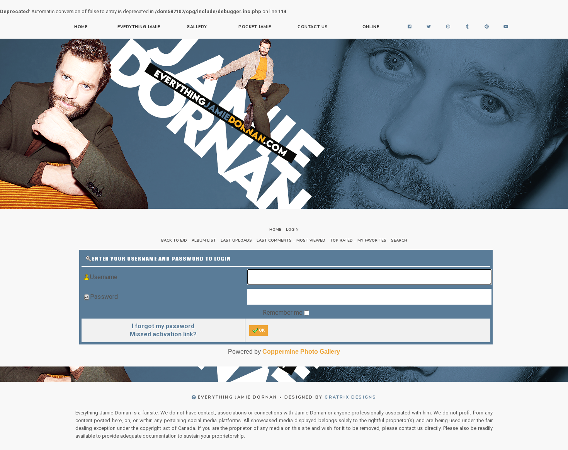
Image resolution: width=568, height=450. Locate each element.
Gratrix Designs (350, 397)
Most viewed (310, 240)
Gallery (197, 27)
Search (399, 240)
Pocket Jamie (254, 27)
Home (80, 27)
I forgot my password (163, 326)
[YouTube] (506, 27)
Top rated (341, 240)
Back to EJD (174, 240)
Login (292, 229)
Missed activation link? (163, 334)
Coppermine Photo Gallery (301, 351)
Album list (204, 240)
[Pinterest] (487, 27)
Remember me (283, 312)
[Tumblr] (467, 27)
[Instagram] (448, 27)
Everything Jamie (138, 27)
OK (262, 330)
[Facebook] (409, 27)
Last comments (274, 240)
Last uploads (236, 240)
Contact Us (313, 27)
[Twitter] (429, 27)
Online (370, 27)
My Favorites (371, 240)
